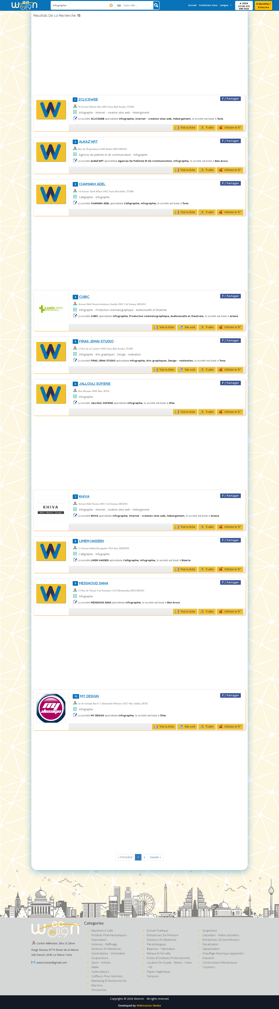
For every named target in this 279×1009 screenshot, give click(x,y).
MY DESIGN (87, 696)
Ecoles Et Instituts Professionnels (168, 958)
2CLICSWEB (86, 99)
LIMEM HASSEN (89, 541)
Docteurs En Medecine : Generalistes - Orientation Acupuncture (108, 953)
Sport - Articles (101, 962)
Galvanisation (211, 949)
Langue (224, 5)
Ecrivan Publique (157, 930)
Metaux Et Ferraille (159, 953)
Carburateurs (100, 971)
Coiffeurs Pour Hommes (107, 976)
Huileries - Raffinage (104, 944)
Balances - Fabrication (161, 949)
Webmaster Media (149, 1005)
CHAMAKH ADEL (90, 184)
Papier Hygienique (158, 971)
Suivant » (155, 857)
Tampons (153, 976)
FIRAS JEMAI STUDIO (94, 341)
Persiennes (98, 990)
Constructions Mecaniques (220, 962)
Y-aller (209, 127)
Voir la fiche (187, 127)
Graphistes (210, 930)
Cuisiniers (209, 967)
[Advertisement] (139, 56)
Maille (95, 967)
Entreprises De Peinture (162, 935)
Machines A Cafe (102, 930)
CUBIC (82, 296)
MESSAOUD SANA (91, 583)
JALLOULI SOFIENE (92, 383)
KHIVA (82, 496)
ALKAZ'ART (86, 141)
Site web (189, 327)
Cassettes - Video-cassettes (221, 935)
